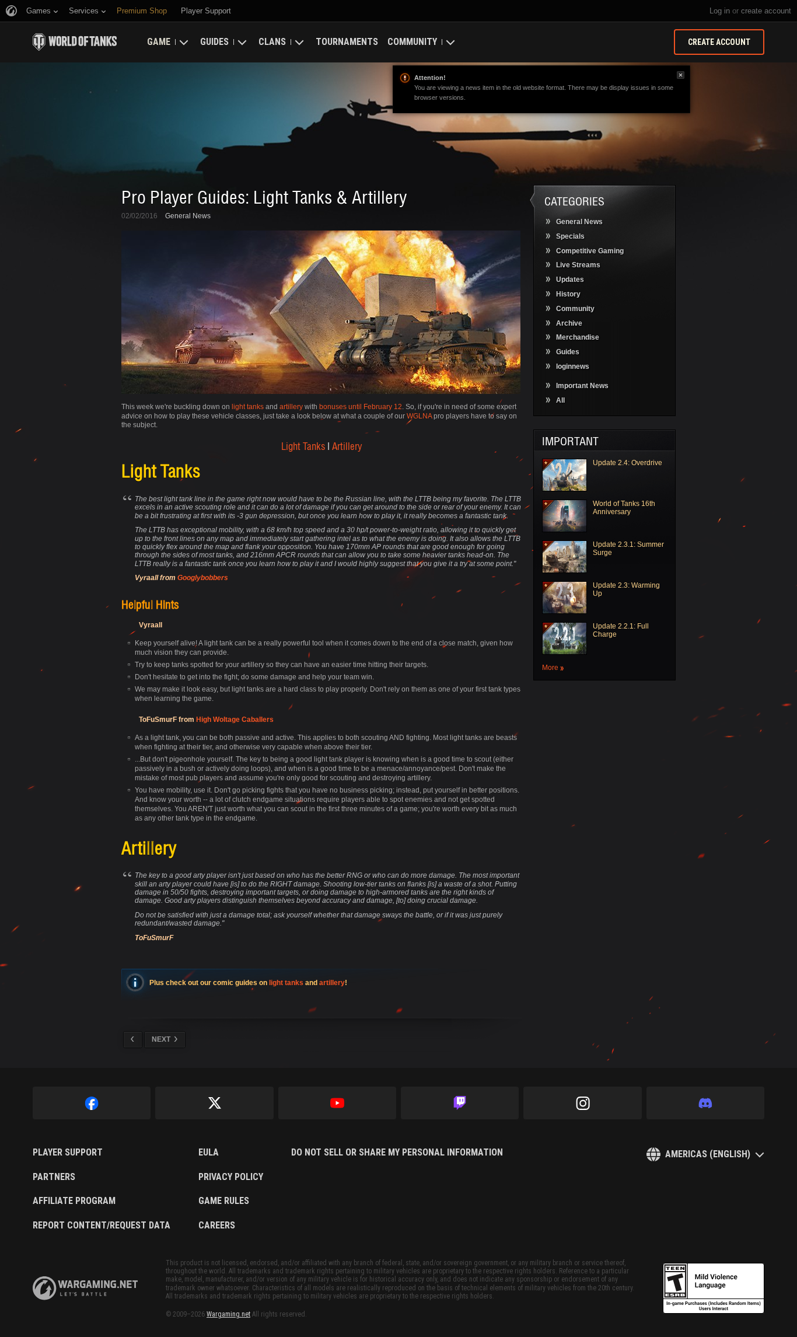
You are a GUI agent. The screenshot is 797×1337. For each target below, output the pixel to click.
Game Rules (223, 1201)
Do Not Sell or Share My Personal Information (397, 1152)
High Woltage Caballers (235, 719)
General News (188, 216)
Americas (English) (707, 1154)
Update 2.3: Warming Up (626, 589)
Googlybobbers (202, 578)
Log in (719, 10)
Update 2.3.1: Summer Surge (628, 548)
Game (158, 41)
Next (161, 1039)
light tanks (248, 407)
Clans (272, 41)
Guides (214, 41)
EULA (208, 1152)
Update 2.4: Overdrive (627, 463)
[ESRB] (713, 1288)
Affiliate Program (74, 1201)
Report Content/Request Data (101, 1225)
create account (766, 10)
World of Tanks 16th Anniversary (624, 508)
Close (680, 75)
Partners (54, 1177)
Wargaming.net (228, 1314)
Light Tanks (303, 445)
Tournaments (347, 41)
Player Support (68, 1152)
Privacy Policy (230, 1177)
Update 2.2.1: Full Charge (621, 630)
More (550, 668)
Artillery (347, 445)
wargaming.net (85, 1288)
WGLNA (419, 416)
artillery (291, 407)
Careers (216, 1225)
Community (412, 41)
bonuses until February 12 (360, 407)
